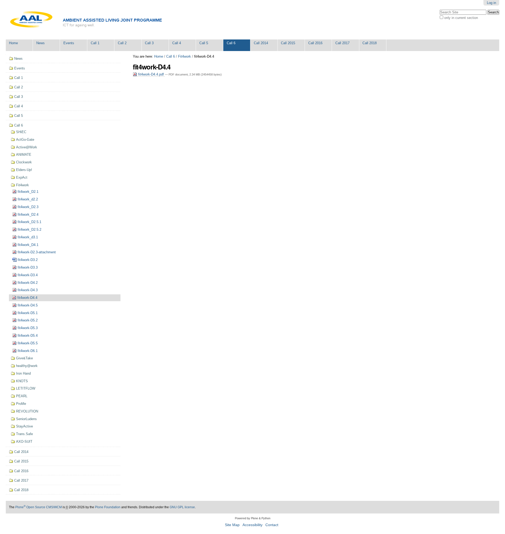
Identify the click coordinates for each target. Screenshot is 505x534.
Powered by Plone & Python (252, 518)
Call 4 (176, 43)
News (40, 43)
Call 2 (122, 43)
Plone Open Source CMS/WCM (38, 507)
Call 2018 (369, 43)
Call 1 (95, 43)
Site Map (232, 525)
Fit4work (184, 56)
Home (13, 43)
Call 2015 (288, 43)
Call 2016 (315, 43)
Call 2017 (342, 43)
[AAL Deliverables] (100, 20)
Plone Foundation (107, 507)
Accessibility (252, 525)
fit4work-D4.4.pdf (151, 74)
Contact (271, 525)
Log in (491, 3)
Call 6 (231, 43)
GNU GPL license (182, 507)
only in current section (461, 18)
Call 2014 (261, 43)
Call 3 (149, 43)
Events (68, 43)
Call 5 (203, 43)
